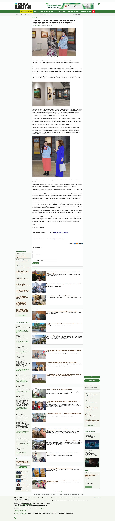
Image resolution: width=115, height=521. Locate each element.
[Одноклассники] (77, 243)
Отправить (35, 263)
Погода (96, 377)
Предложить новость (26, 11)
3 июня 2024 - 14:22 (45, 25)
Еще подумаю (90, 483)
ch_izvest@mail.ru (20, 506)
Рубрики (53, 11)
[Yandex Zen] (18, 14)
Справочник (74, 494)
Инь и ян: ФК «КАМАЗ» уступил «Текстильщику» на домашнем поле (22, 342)
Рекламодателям (61, 11)
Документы (53, 494)
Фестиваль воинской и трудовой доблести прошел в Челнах (23, 392)
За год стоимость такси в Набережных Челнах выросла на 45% (22, 331)
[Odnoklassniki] (20, 14)
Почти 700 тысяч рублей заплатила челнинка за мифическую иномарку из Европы (23, 453)
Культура (34, 17)
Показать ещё (22, 315)
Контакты (76, 11)
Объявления (92, 380)
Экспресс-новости (45, 11)
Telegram (59, 232)
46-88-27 (30, 504)
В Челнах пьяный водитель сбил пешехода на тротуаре (22, 370)
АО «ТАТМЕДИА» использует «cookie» (20, 513)
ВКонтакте (53, 232)
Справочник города (86, 11)
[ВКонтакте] (75, 243)
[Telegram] (26, 14)
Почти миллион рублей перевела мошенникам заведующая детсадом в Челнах (23, 352)
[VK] (16, 14)
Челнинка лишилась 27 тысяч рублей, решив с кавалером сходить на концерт (22, 408)
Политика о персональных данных (20, 510)
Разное (82, 494)
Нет (88, 481)
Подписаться (23, 467)
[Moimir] (24, 14)
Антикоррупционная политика (19, 511)
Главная (33, 494)
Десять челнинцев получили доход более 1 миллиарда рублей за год (23, 444)
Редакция (70, 11)
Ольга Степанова (36, 25)
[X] (80, 243)
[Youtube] (22, 14)
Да (88, 478)
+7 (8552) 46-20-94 (24, 504)
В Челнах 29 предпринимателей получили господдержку (22, 432)
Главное (36, 11)
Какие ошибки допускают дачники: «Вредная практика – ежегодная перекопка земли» (22, 381)
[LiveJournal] (82, 243)
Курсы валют (88, 377)
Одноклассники (64, 232)
